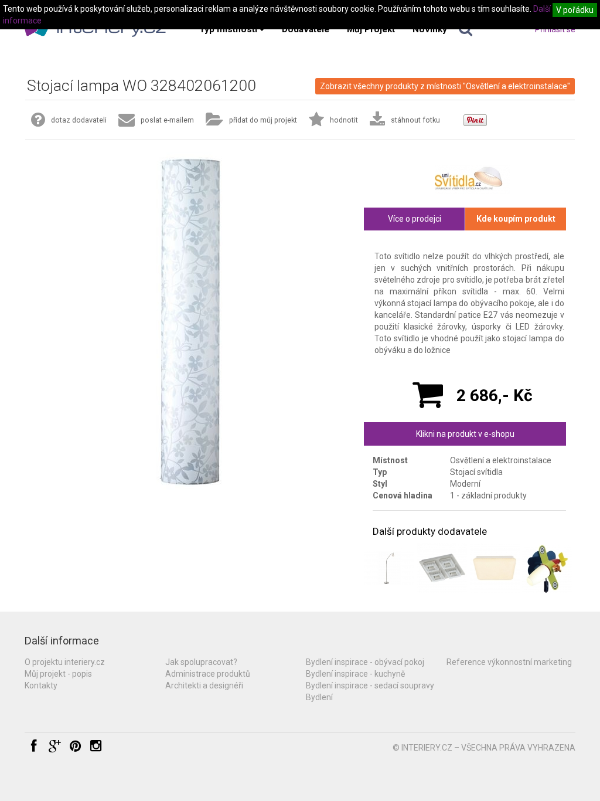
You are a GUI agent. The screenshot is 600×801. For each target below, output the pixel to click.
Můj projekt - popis (58, 673)
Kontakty (41, 685)
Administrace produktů (207, 673)
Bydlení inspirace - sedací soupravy (370, 685)
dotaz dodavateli (79, 120)
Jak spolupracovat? (201, 662)
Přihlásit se (555, 29)
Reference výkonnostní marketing (509, 662)
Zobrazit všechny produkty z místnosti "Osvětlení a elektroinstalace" (445, 86)
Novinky (429, 29)
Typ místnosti (228, 29)
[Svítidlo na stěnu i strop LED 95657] (442, 568)
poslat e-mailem (167, 120)
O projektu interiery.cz (65, 662)
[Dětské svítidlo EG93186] (547, 568)
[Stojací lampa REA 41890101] (389, 568)
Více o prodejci (414, 218)
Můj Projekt (371, 29)
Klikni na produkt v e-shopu (465, 434)
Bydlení (319, 697)
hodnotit (344, 120)
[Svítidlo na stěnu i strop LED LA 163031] (495, 568)
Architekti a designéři (204, 685)
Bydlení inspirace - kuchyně (355, 673)
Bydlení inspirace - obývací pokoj (365, 662)
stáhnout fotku (415, 120)
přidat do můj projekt (263, 120)
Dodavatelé (305, 29)
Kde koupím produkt (515, 218)
